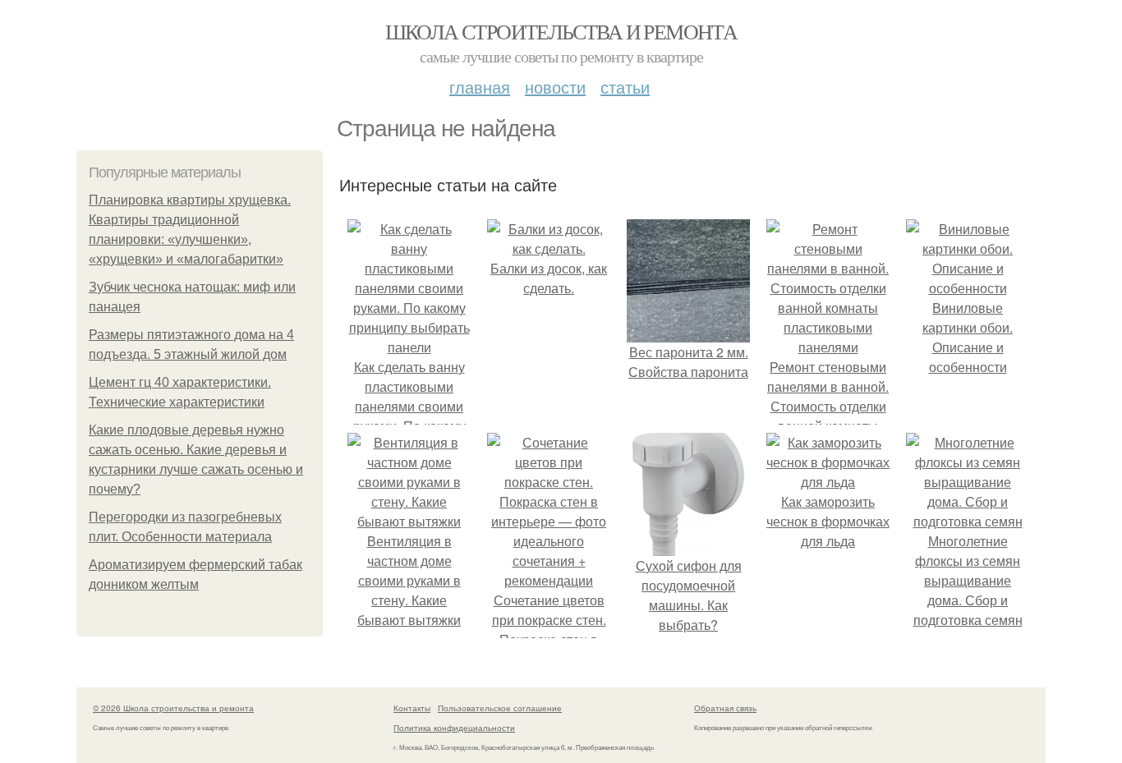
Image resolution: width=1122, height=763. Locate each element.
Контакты (411, 708)
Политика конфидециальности (454, 727)
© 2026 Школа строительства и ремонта (173, 708)
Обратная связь (725, 708)
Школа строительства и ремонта (561, 31)
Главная (479, 87)
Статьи (625, 87)
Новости (555, 87)
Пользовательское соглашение (500, 708)
